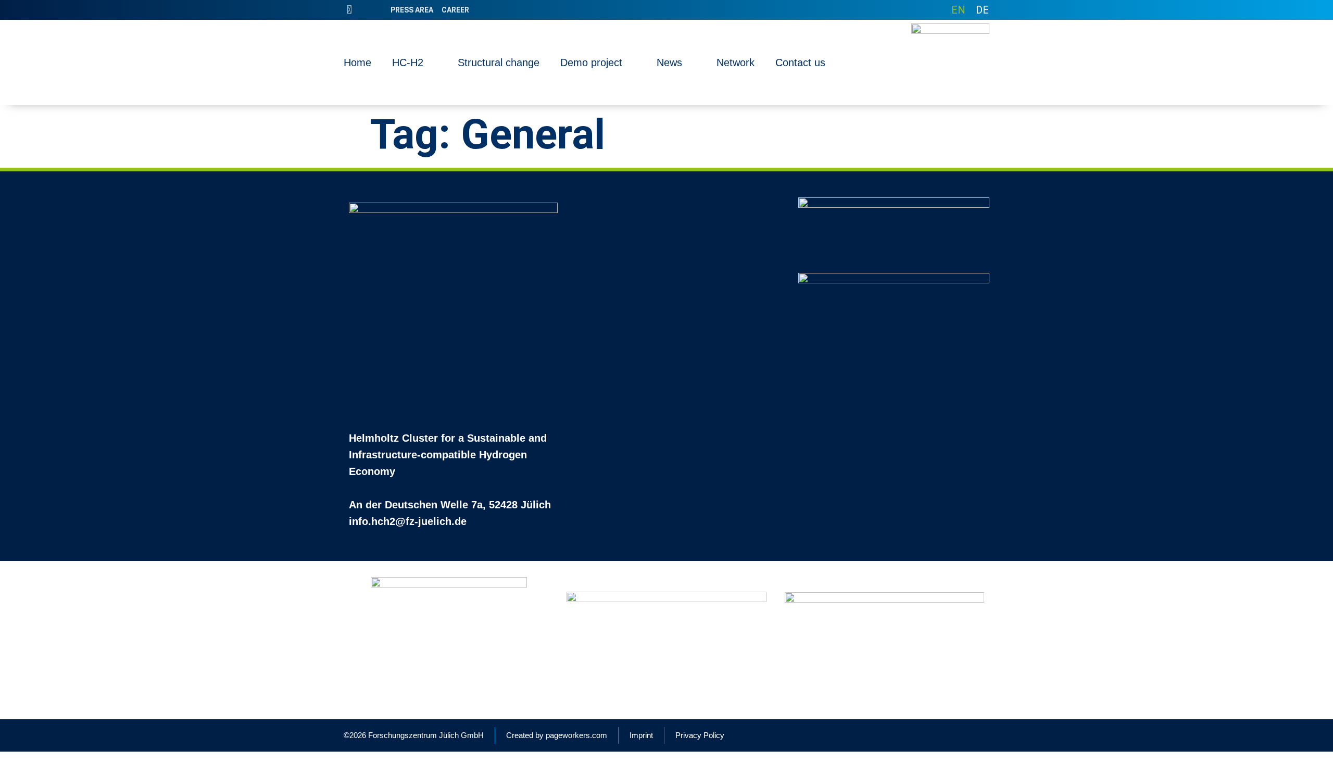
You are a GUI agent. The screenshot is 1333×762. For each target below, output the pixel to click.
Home (357, 62)
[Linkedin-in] (349, 10)
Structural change (498, 62)
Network (735, 62)
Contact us (800, 62)
